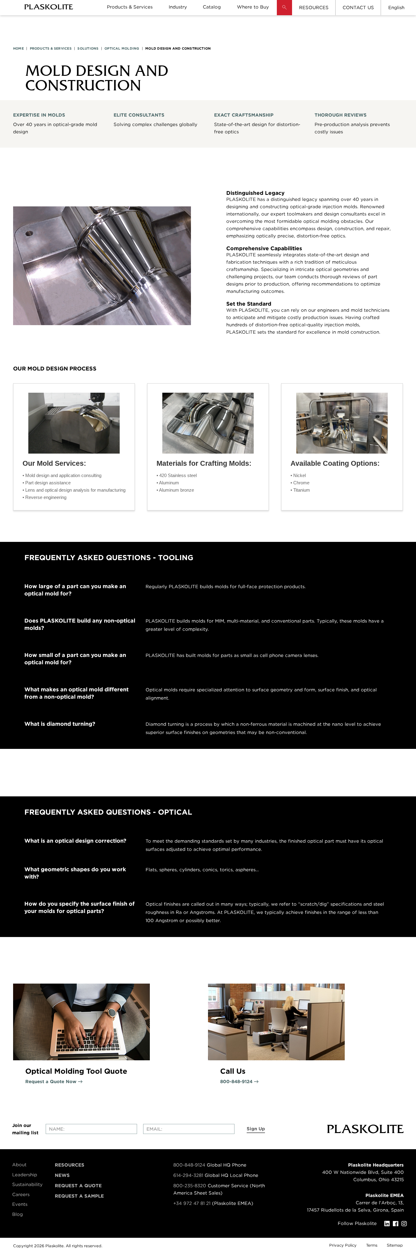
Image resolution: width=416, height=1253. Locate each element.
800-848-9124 (189, 1165)
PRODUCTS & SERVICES (51, 48)
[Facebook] (397, 1224)
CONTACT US (358, 7)
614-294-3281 (189, 1175)
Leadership (24, 1175)
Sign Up (256, 1129)
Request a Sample (79, 1196)
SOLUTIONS (87, 48)
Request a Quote (78, 1185)
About (19, 1164)
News (62, 1175)
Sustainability (27, 1184)
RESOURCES (314, 7)
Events (19, 1204)
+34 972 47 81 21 (191, 1203)
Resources (69, 1165)
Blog (17, 1214)
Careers (21, 1194)
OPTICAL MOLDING (121, 48)
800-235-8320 (189, 1185)
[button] (284, 12)
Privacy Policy (343, 1245)
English (396, 7)
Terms (371, 1245)
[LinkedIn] (388, 1224)
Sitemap (395, 1245)
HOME (18, 48)
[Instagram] (405, 1224)
